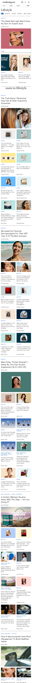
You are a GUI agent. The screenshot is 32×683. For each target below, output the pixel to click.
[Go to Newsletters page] (22, 2)
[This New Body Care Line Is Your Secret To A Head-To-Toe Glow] (8, 609)
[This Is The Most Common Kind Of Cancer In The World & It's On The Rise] (8, 267)
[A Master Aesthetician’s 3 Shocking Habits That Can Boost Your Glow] (24, 338)
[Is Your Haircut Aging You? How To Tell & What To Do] (24, 557)
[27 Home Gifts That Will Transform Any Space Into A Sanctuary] (8, 423)
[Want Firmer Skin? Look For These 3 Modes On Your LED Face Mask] (24, 314)
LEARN (10, 5)
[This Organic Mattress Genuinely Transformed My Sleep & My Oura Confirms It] (24, 181)
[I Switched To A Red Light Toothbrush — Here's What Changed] (8, 338)
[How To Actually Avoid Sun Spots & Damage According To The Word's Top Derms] (24, 267)
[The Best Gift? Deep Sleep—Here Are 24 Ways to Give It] (8, 446)
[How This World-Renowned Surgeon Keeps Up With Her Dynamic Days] (24, 672)
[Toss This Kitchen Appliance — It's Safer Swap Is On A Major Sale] (8, 134)
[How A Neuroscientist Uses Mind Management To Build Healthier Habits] (16, 656)
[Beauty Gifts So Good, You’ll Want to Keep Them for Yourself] (24, 423)
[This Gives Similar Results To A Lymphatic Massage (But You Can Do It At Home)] (8, 533)
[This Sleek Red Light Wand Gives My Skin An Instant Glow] (16, 38)
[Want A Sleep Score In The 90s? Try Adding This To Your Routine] (8, 291)
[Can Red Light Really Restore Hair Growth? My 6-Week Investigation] (24, 291)
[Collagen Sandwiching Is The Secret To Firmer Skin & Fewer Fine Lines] (8, 473)
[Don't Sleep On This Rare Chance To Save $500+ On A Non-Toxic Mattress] (24, 134)
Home (14, 13)
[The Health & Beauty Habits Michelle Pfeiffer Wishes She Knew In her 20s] (9, 62)
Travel (19, 13)
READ (4, 5)
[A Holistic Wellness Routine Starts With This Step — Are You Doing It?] (16, 517)
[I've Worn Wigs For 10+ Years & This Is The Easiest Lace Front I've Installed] (8, 314)
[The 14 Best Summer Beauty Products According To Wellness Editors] (24, 205)
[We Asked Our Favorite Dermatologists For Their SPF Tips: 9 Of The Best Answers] (16, 251)
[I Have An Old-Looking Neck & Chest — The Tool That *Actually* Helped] (24, 533)
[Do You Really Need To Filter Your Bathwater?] (24, 158)
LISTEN (18, 5)
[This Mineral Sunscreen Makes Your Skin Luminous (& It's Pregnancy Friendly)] (8, 672)
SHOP (28, 5)
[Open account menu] (29, 2)
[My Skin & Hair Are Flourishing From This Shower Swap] (8, 181)
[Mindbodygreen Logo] (8, 2)
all (2, 13)
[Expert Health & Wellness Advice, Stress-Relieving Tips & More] (8, 557)
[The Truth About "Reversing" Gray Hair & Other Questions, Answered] (16, 118)
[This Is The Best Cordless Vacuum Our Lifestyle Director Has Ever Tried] (24, 473)
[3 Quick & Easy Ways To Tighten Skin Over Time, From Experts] (24, 398)
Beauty (7, 13)
